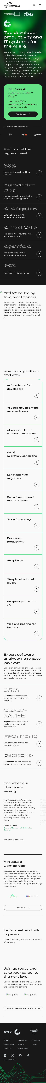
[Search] (34, 6)
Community (8, 1048)
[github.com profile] (20, 1055)
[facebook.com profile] (28, 1055)
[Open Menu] (40, 5)
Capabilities (35, 1040)
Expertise (7, 1040)
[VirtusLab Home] (12, 5)
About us (21, 1044)
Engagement (22, 1040)
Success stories (9, 1044)
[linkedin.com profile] (5, 1055)
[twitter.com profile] (12, 1055)
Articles (34, 1044)
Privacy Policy (23, 1048)
